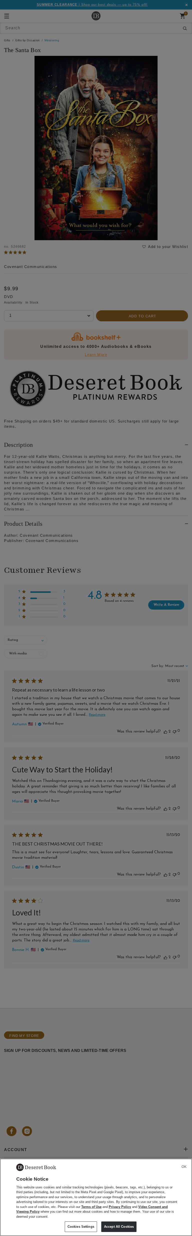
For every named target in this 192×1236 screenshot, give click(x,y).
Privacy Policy (120, 1207)
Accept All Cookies (119, 1226)
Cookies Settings (81, 1226)
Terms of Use (91, 1207)
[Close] (184, 1166)
